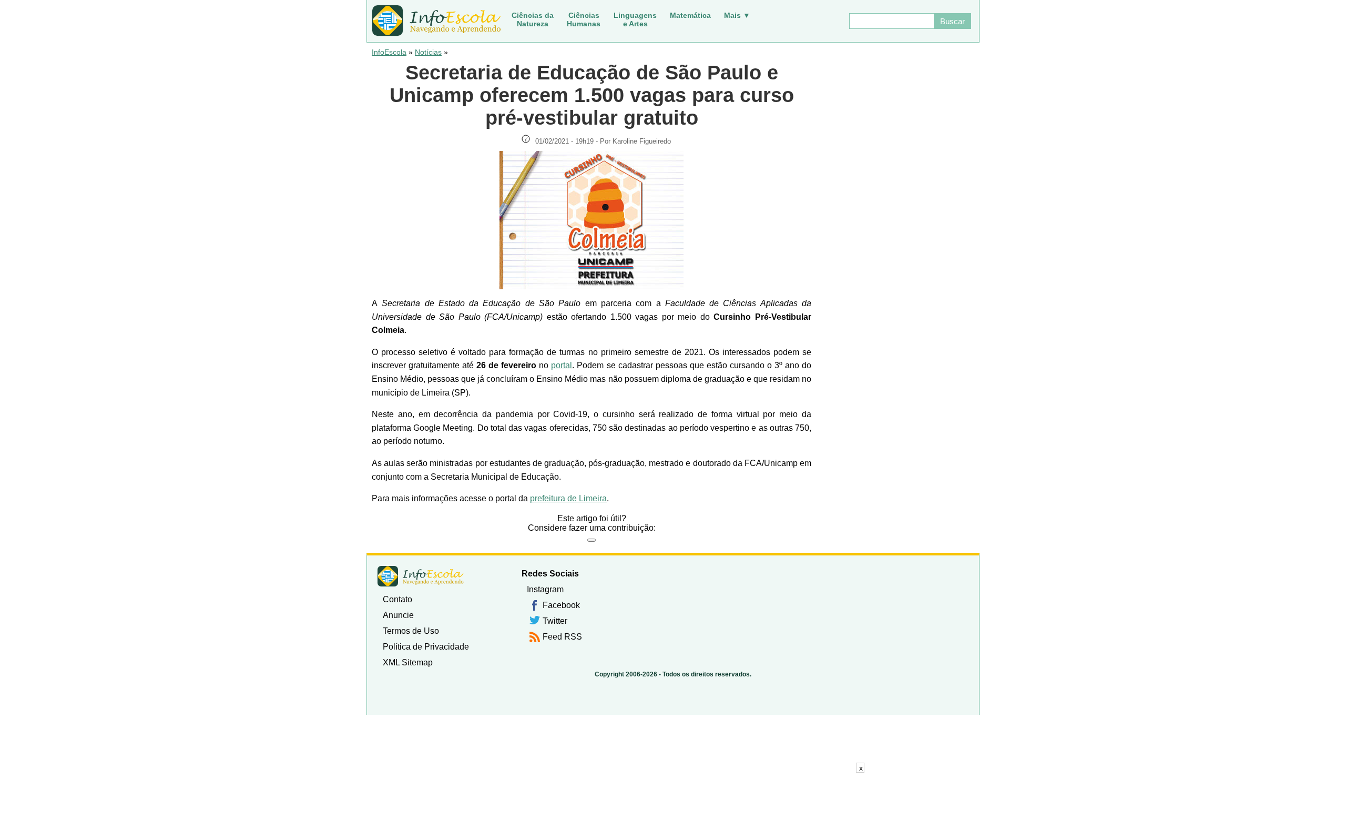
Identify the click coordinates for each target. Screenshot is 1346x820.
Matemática (690, 15)
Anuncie (398, 615)
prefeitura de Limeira (568, 498)
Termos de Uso (411, 630)
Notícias (428, 52)
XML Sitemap (408, 662)
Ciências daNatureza (533, 19)
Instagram (545, 589)
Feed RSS (562, 636)
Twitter (555, 620)
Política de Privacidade (426, 646)
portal (561, 365)
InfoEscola (389, 52)
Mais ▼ (737, 15)
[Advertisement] (673, 796)
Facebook (561, 605)
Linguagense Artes (635, 19)
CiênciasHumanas (583, 19)
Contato (397, 599)
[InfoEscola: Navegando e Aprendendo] (436, 21)
